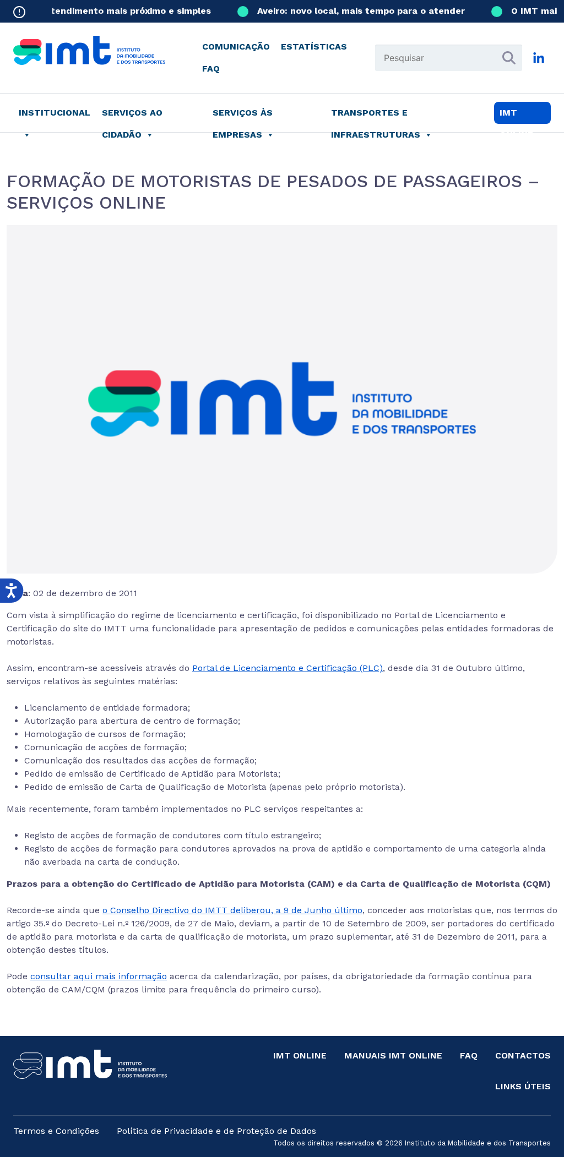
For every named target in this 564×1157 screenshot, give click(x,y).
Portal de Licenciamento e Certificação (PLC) (287, 668)
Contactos (523, 1055)
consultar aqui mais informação (98, 976)
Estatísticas (314, 46)
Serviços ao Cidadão (132, 115)
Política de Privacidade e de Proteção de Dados (216, 1131)
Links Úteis (523, 1086)
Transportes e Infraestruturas (375, 115)
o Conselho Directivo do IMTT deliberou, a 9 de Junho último (232, 910)
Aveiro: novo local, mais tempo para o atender (353, 11)
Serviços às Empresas (243, 115)
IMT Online (300, 1055)
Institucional (54, 112)
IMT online (516, 115)
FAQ (211, 68)
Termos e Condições (56, 1131)
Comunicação (236, 46)
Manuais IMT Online (393, 1055)
